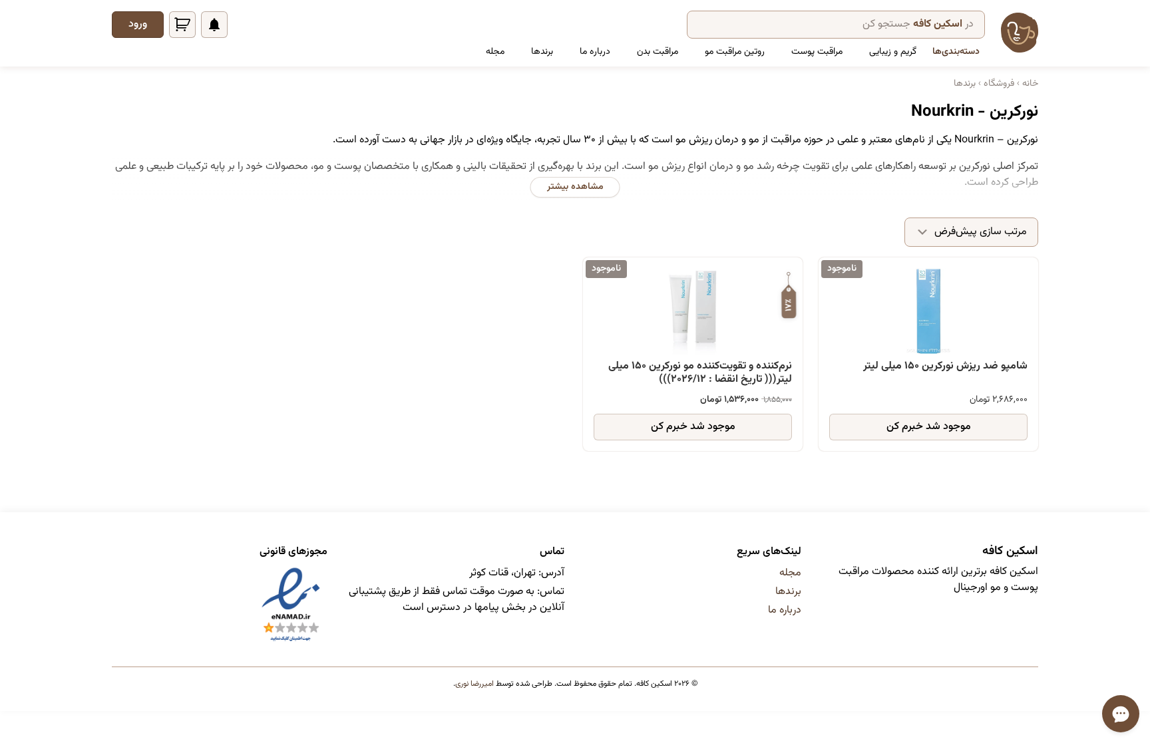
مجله (495, 52)
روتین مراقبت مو (735, 52)
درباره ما (595, 52)
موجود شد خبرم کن (928, 426)
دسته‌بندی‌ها (956, 52)
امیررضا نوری (474, 684)
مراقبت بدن (657, 52)
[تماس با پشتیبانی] (1120, 713)
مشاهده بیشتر (575, 187)
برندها (542, 52)
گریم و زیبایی (892, 52)
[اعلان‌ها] (214, 24)
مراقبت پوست (817, 52)
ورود (137, 24)
